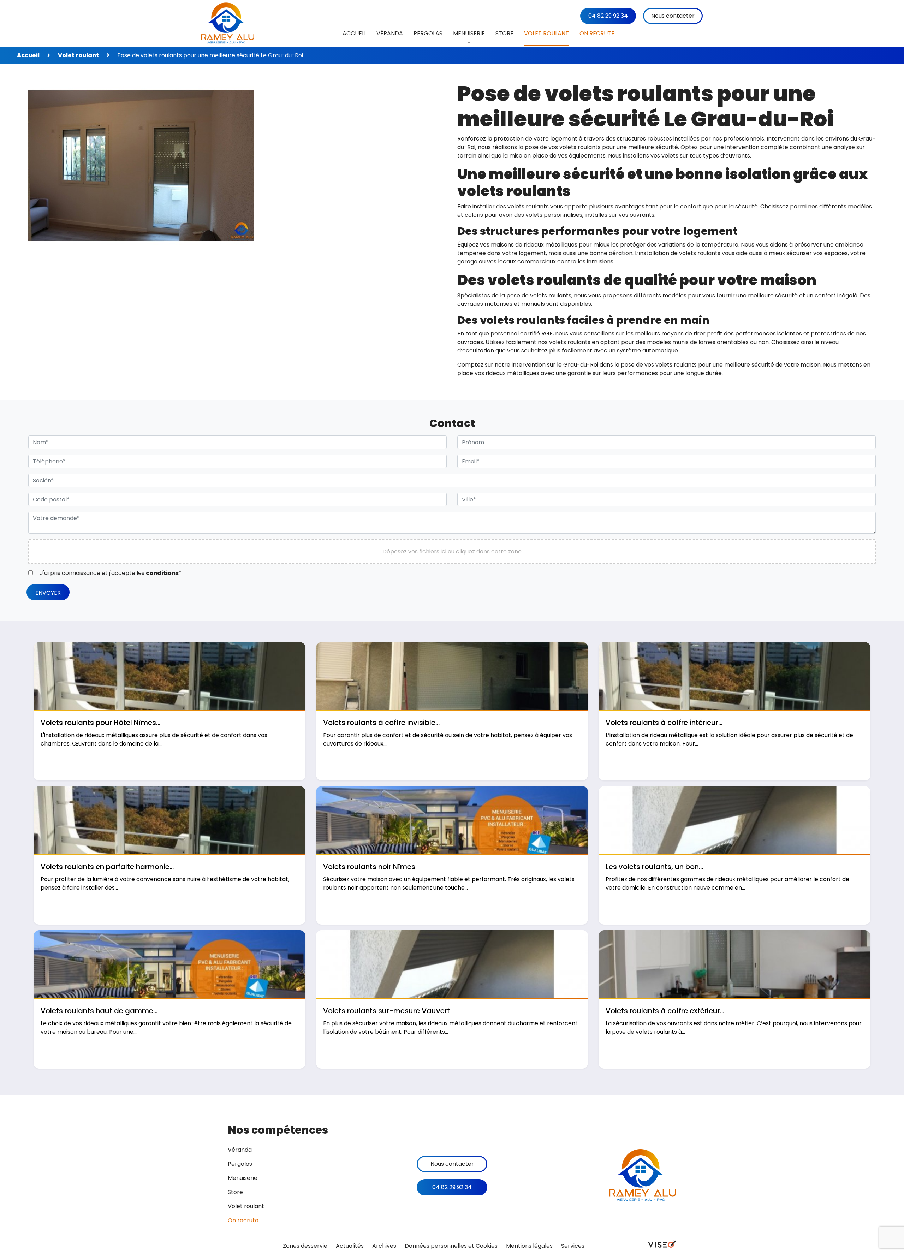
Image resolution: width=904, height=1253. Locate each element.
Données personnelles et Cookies (451, 1246)
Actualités (350, 1246)
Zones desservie (305, 1246)
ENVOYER (48, 593)
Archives (384, 1246)
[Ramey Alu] (227, 23)
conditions (162, 573)
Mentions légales (529, 1246)
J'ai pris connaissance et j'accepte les (110, 573)
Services (572, 1246)
